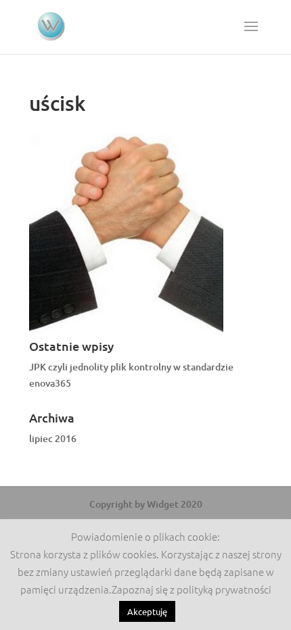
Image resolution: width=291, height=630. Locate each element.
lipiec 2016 (52, 438)
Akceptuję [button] (147, 611)
